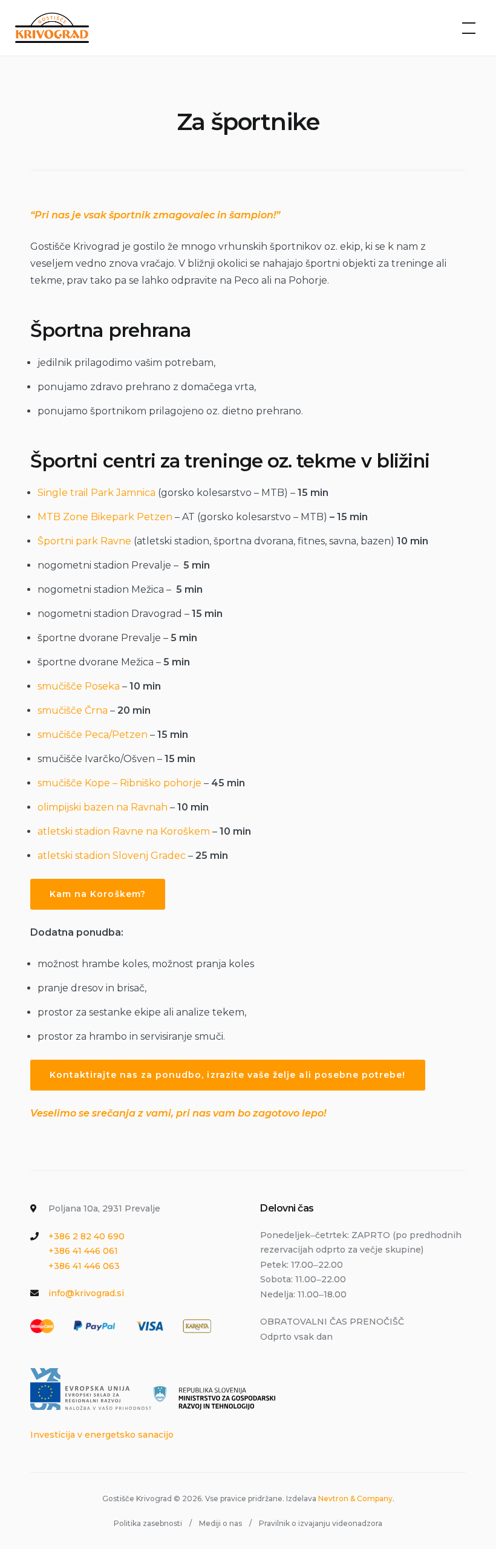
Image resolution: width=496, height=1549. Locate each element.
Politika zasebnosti (148, 1523)
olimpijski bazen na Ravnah (103, 807)
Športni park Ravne (84, 541)
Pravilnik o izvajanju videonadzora (320, 1523)
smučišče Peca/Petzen (93, 734)
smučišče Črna (73, 710)
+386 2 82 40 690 (86, 1236)
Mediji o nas (220, 1523)
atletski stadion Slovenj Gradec (112, 855)
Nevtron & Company (355, 1498)
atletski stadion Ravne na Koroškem (124, 831)
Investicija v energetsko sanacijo (102, 1434)
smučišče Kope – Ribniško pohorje (119, 783)
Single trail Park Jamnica (96, 492)
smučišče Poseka (79, 686)
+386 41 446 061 (83, 1250)
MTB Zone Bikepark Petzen (105, 517)
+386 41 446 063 (84, 1265)
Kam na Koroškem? (98, 894)
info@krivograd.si (86, 1293)
